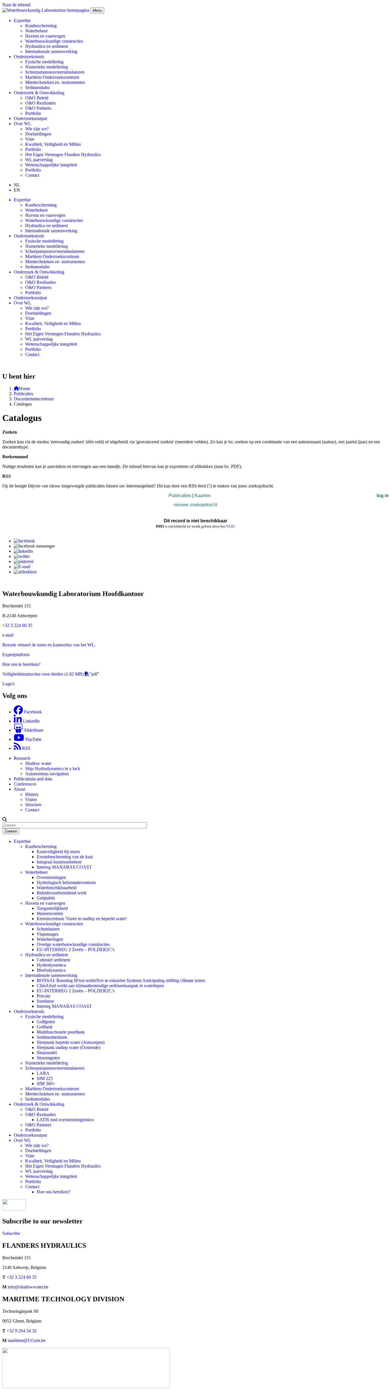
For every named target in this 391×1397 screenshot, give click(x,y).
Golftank (45, 1026)
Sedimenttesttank (52, 1037)
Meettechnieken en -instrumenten (55, 82)
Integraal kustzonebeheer (59, 861)
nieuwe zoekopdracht (195, 504)
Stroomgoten (48, 1057)
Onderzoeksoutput (30, 118)
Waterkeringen (50, 939)
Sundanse (45, 1001)
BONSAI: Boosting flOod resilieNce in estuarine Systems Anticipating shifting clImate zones (121, 980)
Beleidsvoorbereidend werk (61, 892)
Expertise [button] (22, 20)
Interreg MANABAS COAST (64, 867)
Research (22, 758)
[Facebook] (24, 540)
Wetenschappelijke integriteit (51, 164)
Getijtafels (46, 898)
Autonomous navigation (47, 773)
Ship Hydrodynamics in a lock (52, 768)
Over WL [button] (22, 123)
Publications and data (33, 778)
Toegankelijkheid (52, 908)
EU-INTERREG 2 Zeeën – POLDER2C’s (75, 949)
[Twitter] (22, 556)
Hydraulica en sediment (46, 46)
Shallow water (38, 763)
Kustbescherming (41, 25)
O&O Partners (38, 108)
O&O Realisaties (40, 103)
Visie (29, 139)
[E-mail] (22, 566)
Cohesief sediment (53, 959)
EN (17, 190)
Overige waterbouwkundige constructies (73, 944)
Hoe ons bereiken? (53, 1191)
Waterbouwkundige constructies (54, 41)
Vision (31, 799)
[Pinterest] (23, 561)
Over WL (22, 1140)
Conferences (25, 784)
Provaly (44, 995)
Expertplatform (15, 654)
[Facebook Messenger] (34, 546)
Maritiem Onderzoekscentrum (52, 77)
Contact (32, 175)
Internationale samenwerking (51, 51)
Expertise (22, 841)
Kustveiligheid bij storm (58, 851)
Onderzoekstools (29, 1011)
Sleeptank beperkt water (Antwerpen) (70, 1042)
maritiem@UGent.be (27, 1340)
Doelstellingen (38, 133)
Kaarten (203, 495)
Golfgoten (46, 1021)
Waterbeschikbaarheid (56, 887)
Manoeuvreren (50, 913)
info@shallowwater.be (28, 1286)
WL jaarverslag (39, 159)
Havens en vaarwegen (45, 36)
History (32, 794)
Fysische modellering (44, 61)
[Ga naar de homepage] (46, 10)
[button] (4, 819)
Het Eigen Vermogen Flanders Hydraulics (63, 154)
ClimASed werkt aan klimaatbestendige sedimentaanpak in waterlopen (100, 985)
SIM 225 (45, 1078)
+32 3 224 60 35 (17, 625)
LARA (43, 1073)
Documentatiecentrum (34, 398)
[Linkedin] (23, 551)
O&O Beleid (36, 97)
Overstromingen (51, 877)
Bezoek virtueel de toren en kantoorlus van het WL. (49, 644)
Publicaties (23, 393)
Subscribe (11, 1233)
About (19, 789)
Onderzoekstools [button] (29, 56)
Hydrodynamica (51, 965)
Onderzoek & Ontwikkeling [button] (39, 92)
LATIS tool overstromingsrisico (65, 1119)
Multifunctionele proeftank (61, 1032)
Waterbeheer (36, 30)
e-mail (7, 635)
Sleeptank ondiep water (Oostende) (68, 1047)
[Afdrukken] (25, 571)
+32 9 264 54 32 (22, 1330)
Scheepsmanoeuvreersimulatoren (54, 72)
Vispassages (47, 934)
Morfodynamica (51, 970)
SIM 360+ (46, 1083)
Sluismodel (47, 1052)
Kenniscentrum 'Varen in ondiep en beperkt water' (82, 918)
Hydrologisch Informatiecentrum (66, 882)
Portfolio (33, 113)
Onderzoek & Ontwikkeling (39, 1104)
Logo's (8, 683)
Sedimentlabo (37, 87)
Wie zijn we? (37, 128)
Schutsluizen (48, 928)
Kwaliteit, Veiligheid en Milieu (53, 144)
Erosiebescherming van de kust (65, 856)
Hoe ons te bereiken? (21, 664)
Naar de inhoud (16, 4)
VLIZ (230, 526)
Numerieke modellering (46, 66)
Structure (33, 804)
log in (383, 495)
